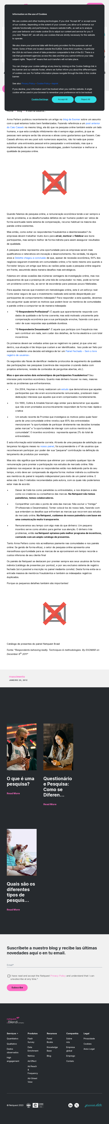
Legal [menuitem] (86, 1033)
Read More (13, 793)
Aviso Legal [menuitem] (89, 1049)
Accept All (62, 99)
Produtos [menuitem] (33, 1033)
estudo (65, 389)
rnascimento (17, 676)
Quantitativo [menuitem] (12, 1038)
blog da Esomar (71, 119)
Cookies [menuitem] (88, 1044)
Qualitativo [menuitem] (12, 1044)
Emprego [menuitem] (70, 1056)
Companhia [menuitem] (72, 1033)
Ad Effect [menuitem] (32, 1061)
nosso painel (47, 446)
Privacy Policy (28, 83)
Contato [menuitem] (70, 1061)
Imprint (55, 83)
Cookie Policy (43, 83)
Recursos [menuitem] (52, 1033)
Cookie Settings (40, 99)
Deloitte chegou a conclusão (30, 257)
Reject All (85, 99)
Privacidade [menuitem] (89, 1038)
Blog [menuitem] (49, 1056)
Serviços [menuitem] (11, 1033)
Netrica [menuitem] (31, 1056)
